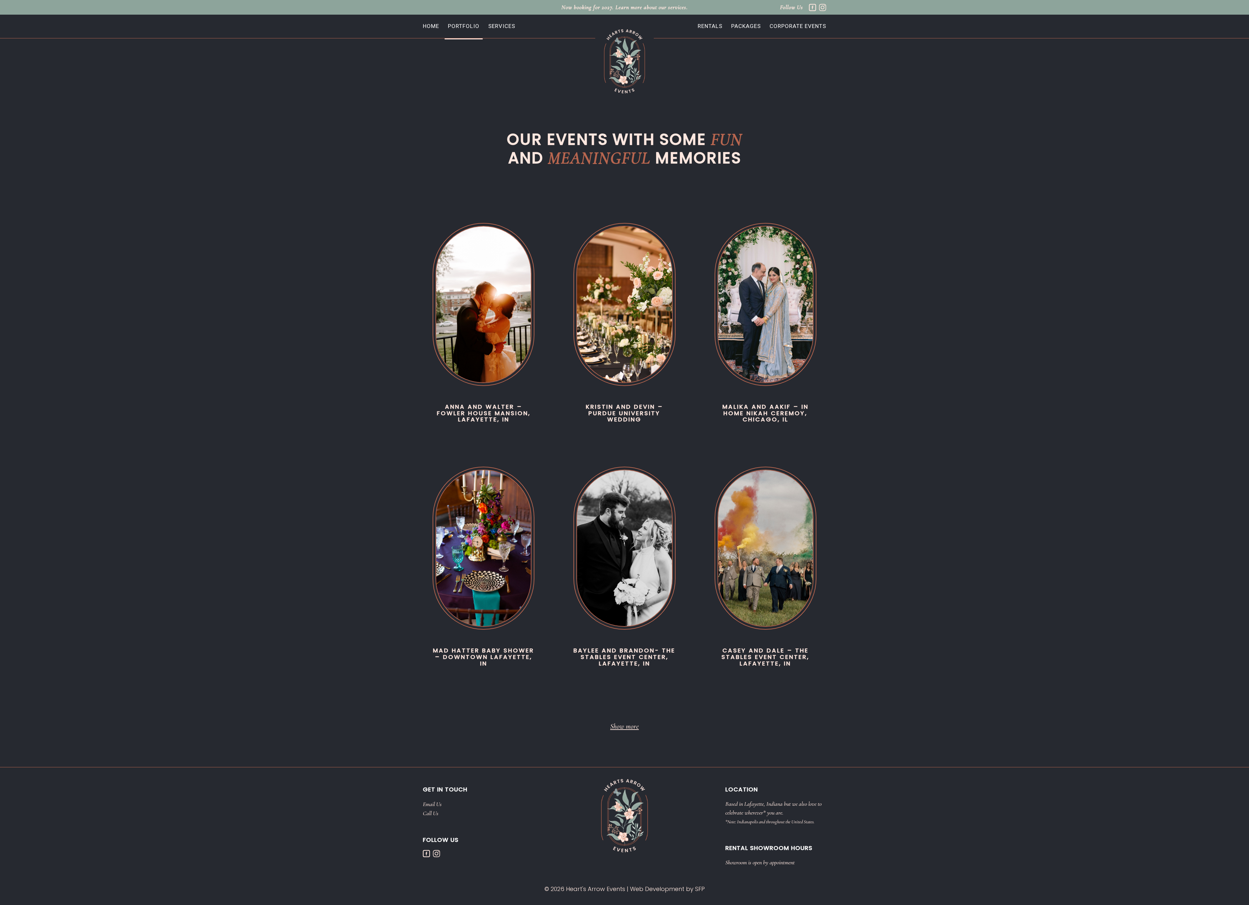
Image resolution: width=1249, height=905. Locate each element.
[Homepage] (624, 60)
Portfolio (463, 26)
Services (501, 26)
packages (746, 26)
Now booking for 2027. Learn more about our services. (624, 7)
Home (431, 26)
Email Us (432, 804)
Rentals (710, 26)
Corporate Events (798, 26)
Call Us (430, 813)
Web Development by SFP (667, 889)
